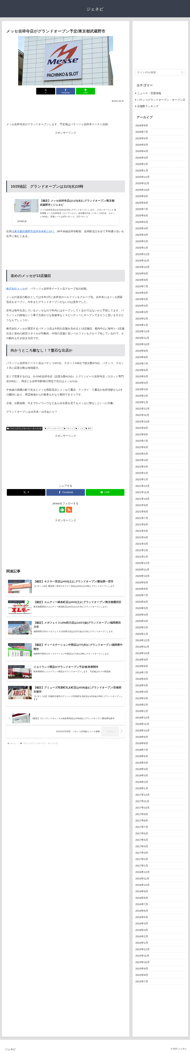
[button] (182, 72)
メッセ (80, 428)
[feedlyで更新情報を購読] (62, 510)
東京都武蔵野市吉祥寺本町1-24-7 (34, 231)
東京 (89, 428)
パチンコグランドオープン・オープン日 (26, 428)
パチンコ (69, 428)
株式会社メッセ (15, 288)
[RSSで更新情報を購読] (69, 510)
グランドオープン (54, 428)
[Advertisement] (65, 111)
